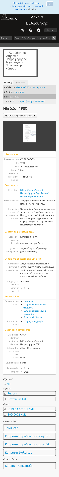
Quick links (38, 30)
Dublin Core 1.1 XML (20, 409)
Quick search (21, 82)
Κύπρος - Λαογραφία (33, 321)
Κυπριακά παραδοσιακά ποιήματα (27, 436)
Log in (50, 30)
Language (31, 30)
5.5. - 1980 (14, 96)
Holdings (8, 82)
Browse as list (16, 399)
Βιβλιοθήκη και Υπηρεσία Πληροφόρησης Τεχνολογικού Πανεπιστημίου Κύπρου (34, 193)
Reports (12, 393)
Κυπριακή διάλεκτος (33, 317)
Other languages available (19, 115)
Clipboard (23, 30)
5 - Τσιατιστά (18, 92)
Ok (49, 4)
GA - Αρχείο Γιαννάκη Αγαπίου (30, 87)
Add (8, 384)
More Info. (33, 9)
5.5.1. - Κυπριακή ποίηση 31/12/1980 (28, 101)
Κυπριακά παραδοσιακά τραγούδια (28, 444)
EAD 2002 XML (16, 414)
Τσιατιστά (28, 301)
